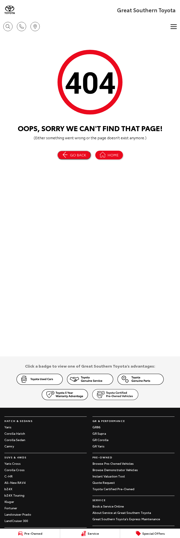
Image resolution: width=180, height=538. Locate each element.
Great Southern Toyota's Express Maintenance (126, 519)
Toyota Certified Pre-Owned (113, 489)
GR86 (96, 427)
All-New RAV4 (15, 482)
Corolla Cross (14, 470)
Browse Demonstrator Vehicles (115, 470)
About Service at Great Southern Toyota (121, 512)
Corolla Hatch (14, 433)
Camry (9, 446)
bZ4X (8, 489)
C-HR (8, 476)
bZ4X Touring (14, 495)
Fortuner (10, 508)
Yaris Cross (12, 463)
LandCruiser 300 (16, 520)
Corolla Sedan (14, 440)
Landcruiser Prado (17, 514)
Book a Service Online (108, 506)
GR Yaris (98, 446)
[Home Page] (9, 9)
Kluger (9, 501)
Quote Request (103, 482)
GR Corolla (100, 440)
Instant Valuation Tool (108, 476)
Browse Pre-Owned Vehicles (113, 463)
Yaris (7, 427)
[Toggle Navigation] (174, 26)
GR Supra (99, 433)
